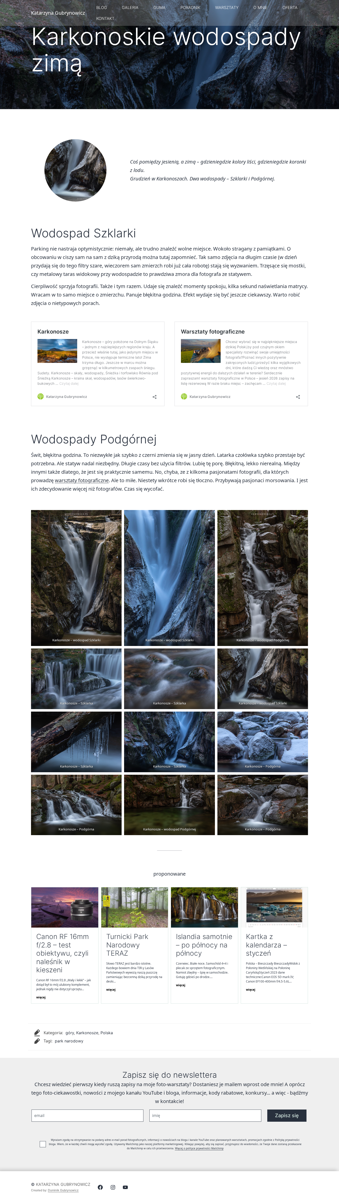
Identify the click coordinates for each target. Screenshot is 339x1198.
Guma (159, 7)
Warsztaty (226, 7)
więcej (41, 997)
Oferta (290, 7)
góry (70, 1032)
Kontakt (105, 18)
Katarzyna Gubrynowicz (63, 1184)
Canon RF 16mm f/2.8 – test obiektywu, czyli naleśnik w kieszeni (62, 953)
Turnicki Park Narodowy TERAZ (127, 944)
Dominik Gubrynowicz (63, 1190)
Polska (107, 1032)
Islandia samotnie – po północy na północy (204, 944)
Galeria (130, 7)
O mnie (260, 7)
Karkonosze (87, 1032)
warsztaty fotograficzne (82, 480)
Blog (101, 7)
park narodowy (69, 1040)
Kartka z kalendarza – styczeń (266, 944)
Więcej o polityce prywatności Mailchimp (199, 1148)
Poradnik (190, 7)
